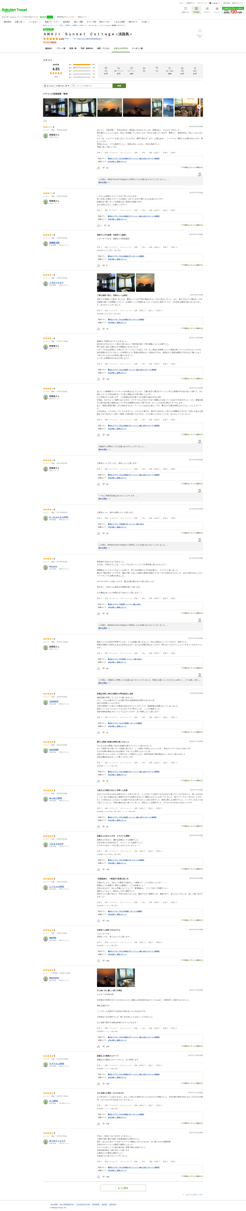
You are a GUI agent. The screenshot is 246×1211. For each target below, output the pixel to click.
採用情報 (95, 1204)
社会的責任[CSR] (83, 1204)
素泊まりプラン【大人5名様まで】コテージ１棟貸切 (126, 256)
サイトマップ (202, 3)
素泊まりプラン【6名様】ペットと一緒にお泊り (124, 604)
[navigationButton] (199, 106)
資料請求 (112, 1204)
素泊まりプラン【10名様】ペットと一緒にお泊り (125, 659)
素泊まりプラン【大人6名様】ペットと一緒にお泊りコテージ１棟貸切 (132, 370)
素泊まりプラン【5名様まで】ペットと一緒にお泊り (126, 524)
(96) (87, 48)
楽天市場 (226, 3)
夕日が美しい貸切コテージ (117, 162)
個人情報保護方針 (67, 1204)
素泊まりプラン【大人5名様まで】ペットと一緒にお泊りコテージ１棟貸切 (134, 159)
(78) (121, 48)
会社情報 (54, 1204)
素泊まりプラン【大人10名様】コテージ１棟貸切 (125, 723)
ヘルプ (180, 3)
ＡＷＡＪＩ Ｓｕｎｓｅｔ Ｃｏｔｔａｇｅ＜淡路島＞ (88, 33)
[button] (55, 107)
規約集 (104, 1204)
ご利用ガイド (190, 3)
